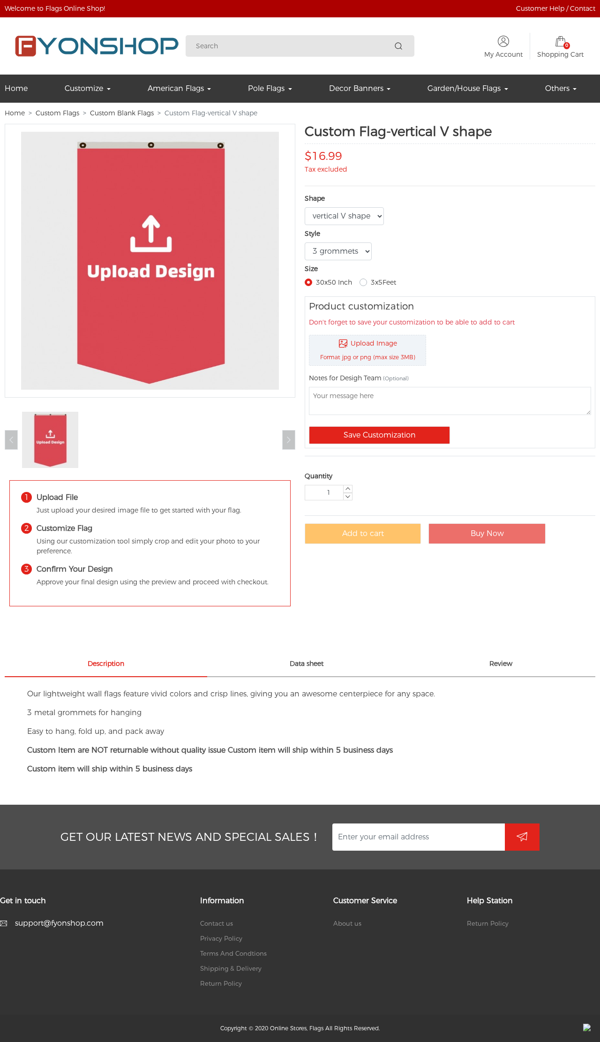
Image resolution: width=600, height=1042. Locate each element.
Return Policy (221, 983)
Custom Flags (57, 113)
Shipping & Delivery (231, 968)
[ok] (522, 837)
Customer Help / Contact (555, 8)
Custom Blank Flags (122, 113)
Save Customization (380, 434)
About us (347, 923)
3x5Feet (383, 282)
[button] (288, 440)
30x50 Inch (334, 282)
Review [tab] (500, 663)
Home (15, 113)
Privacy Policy (221, 938)
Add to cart (363, 533)
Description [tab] (106, 663)
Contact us (216, 923)
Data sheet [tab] (306, 663)
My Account (503, 54)
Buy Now (487, 533)
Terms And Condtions (233, 953)
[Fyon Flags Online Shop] (96, 46)
